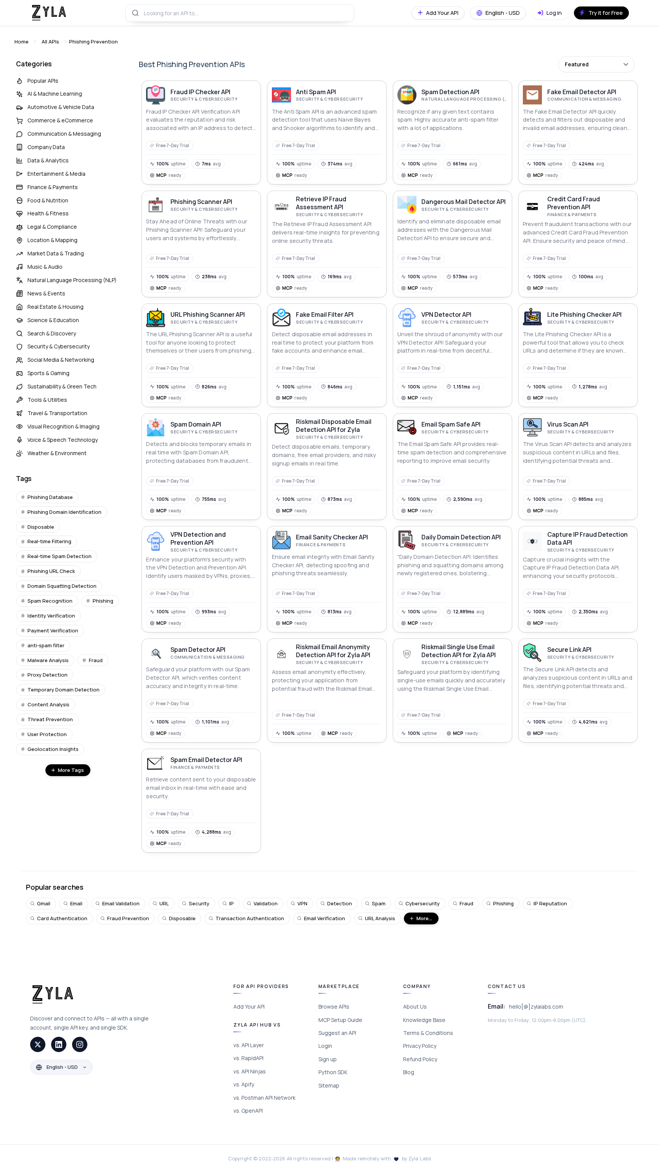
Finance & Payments (52, 187)
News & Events (46, 293)
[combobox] (239, 13)
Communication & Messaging (64, 133)
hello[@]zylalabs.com (536, 1006)
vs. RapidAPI (248, 1058)
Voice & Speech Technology (62, 439)
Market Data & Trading (55, 253)
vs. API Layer (248, 1045)
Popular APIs (42, 80)
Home (21, 41)
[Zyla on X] (37, 1044)
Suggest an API (337, 1032)
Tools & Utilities (47, 399)
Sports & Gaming (48, 373)
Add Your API (249, 1006)
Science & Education (53, 320)
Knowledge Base (424, 1019)
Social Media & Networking (60, 359)
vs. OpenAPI (248, 1110)
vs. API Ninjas (249, 1071)
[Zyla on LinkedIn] (58, 1044)
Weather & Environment (57, 453)
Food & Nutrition (47, 200)
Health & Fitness (48, 213)
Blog (408, 1072)
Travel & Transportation (57, 413)
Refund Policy (420, 1059)
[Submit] (135, 13)
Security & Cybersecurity (58, 346)
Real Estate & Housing (55, 306)
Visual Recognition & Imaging (63, 426)
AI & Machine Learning (54, 93)
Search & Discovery (51, 333)
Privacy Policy (419, 1045)
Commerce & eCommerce (60, 120)
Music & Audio (45, 266)
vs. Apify (243, 1084)
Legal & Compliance (52, 226)
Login (325, 1045)
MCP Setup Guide (340, 1019)
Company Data (46, 147)
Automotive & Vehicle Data (60, 107)
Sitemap (328, 1085)
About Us (415, 1006)
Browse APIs (333, 1006)
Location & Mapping (52, 240)
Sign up (327, 1059)
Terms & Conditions (428, 1032)
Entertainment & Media (56, 173)
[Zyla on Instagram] (79, 1044)
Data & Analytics (48, 160)
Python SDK (332, 1072)
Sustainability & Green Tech (61, 386)
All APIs (50, 41)
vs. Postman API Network (264, 1097)
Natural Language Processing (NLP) (72, 280)
